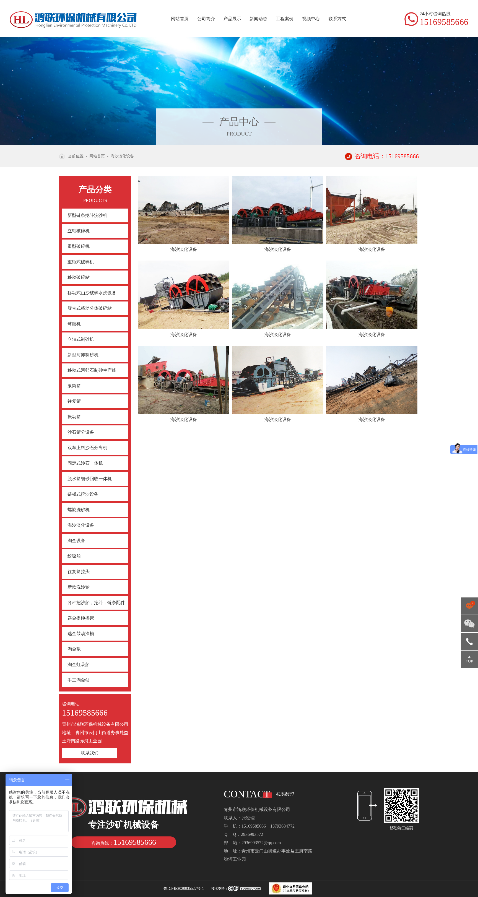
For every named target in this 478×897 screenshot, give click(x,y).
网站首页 (180, 18)
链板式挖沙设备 (82, 494)
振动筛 (74, 416)
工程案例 (284, 18)
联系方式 (337, 18)
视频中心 (311, 18)
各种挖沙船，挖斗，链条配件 (96, 602)
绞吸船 (74, 556)
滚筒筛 (74, 385)
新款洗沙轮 (78, 587)
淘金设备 (76, 540)
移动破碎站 (78, 277)
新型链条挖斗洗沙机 (87, 215)
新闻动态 (258, 18)
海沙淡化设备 (80, 525)
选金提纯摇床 (80, 618)
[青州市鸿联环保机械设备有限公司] (73, 14)
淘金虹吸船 (78, 664)
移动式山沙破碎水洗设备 (91, 292)
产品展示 (232, 18)
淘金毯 (74, 649)
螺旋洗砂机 (78, 509)
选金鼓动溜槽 (80, 633)
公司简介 (206, 18)
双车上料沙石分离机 (87, 447)
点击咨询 (469, 608)
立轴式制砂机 (80, 339)
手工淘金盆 (78, 680)
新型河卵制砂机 (82, 354)
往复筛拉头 (78, 571)
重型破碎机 (78, 246)
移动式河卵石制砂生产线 (91, 370)
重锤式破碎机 (80, 261)
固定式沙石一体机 (85, 463)
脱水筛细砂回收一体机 (89, 478)
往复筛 (74, 401)
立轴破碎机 (78, 230)
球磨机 (74, 323)
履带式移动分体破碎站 (89, 308)
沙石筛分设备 (80, 432)
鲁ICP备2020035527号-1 (183, 888)
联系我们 (89, 752)
